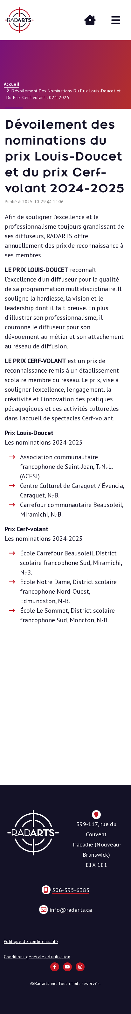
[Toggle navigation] (115, 20)
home (89, 20)
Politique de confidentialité (31, 941)
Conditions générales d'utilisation (37, 957)
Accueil (11, 84)
